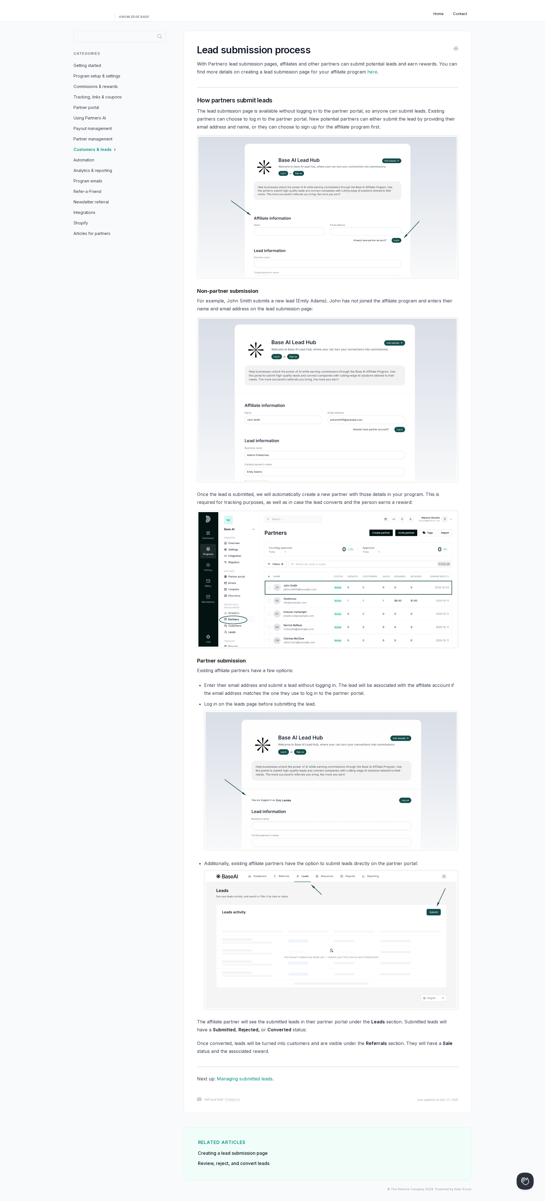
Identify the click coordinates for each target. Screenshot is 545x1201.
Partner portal (86, 107)
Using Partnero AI (90, 117)
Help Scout (462, 1189)
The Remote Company (407, 1189)
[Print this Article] (456, 49)
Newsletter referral (91, 201)
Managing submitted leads (244, 1079)
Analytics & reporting (93, 170)
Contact (460, 13)
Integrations (84, 212)
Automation (84, 159)
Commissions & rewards (96, 86)
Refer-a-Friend (87, 191)
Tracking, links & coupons (98, 96)
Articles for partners (92, 233)
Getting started (87, 65)
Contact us (232, 1099)
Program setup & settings (97, 75)
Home (438, 13)
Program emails (88, 180)
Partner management (93, 138)
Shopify (81, 222)
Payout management (93, 128)
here (372, 72)
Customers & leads (93, 149)
